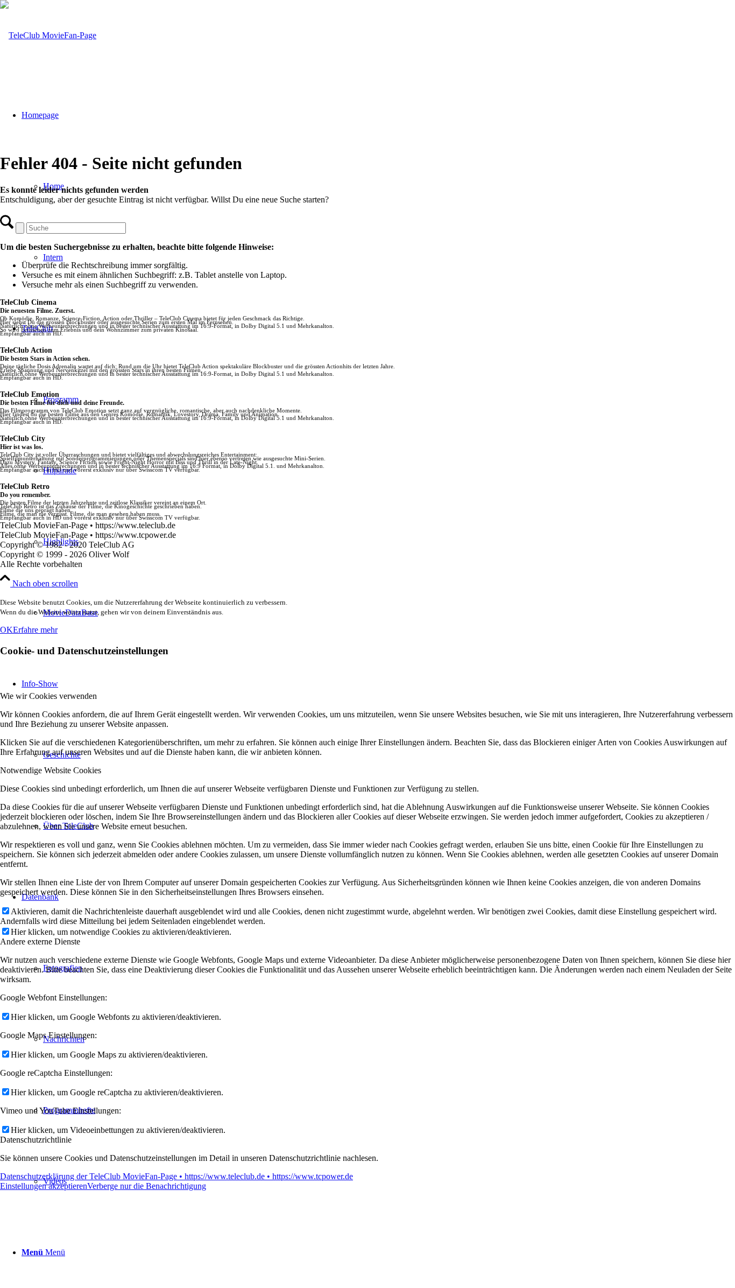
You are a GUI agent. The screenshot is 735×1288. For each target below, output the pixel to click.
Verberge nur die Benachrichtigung (146, 1186)
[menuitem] (378, 1252)
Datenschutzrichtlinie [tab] (36, 1139)
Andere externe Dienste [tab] (40, 941)
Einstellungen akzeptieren (43, 1186)
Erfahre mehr (35, 629)
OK (6, 629)
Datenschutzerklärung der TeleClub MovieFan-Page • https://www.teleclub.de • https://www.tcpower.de (176, 1176)
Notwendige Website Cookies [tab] (50, 770)
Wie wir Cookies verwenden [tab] (48, 696)
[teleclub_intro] (48, 35)
